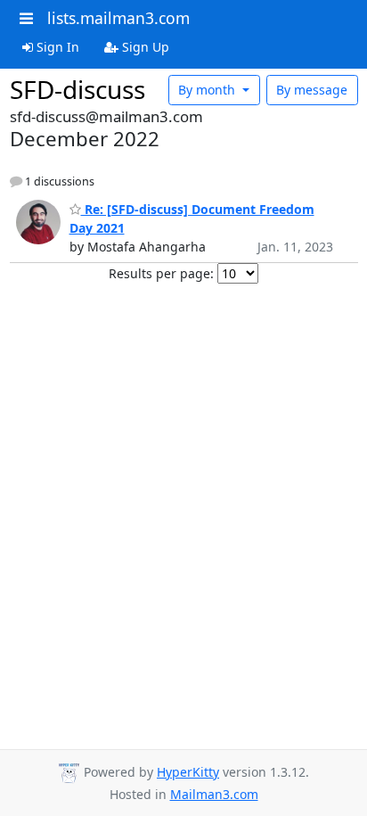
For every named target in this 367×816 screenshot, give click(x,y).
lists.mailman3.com (118, 18)
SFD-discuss (77, 89)
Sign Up (143, 46)
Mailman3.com (214, 794)
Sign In (56, 46)
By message (311, 89)
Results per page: (161, 273)
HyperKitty (188, 771)
